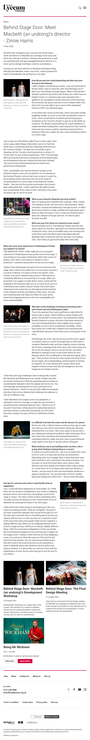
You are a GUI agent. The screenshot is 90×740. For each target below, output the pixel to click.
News (6, 22)
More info (10, 661)
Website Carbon (51, 717)
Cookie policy (27, 702)
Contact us (24, 676)
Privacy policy (41, 702)
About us (36, 676)
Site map (54, 702)
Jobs (6, 676)
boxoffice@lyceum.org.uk (15, 692)
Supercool (14, 735)
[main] (45, 340)
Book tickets (25, 661)
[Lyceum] (14, 8)
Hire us (47, 676)
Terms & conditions (11, 702)
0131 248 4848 (10, 690)
